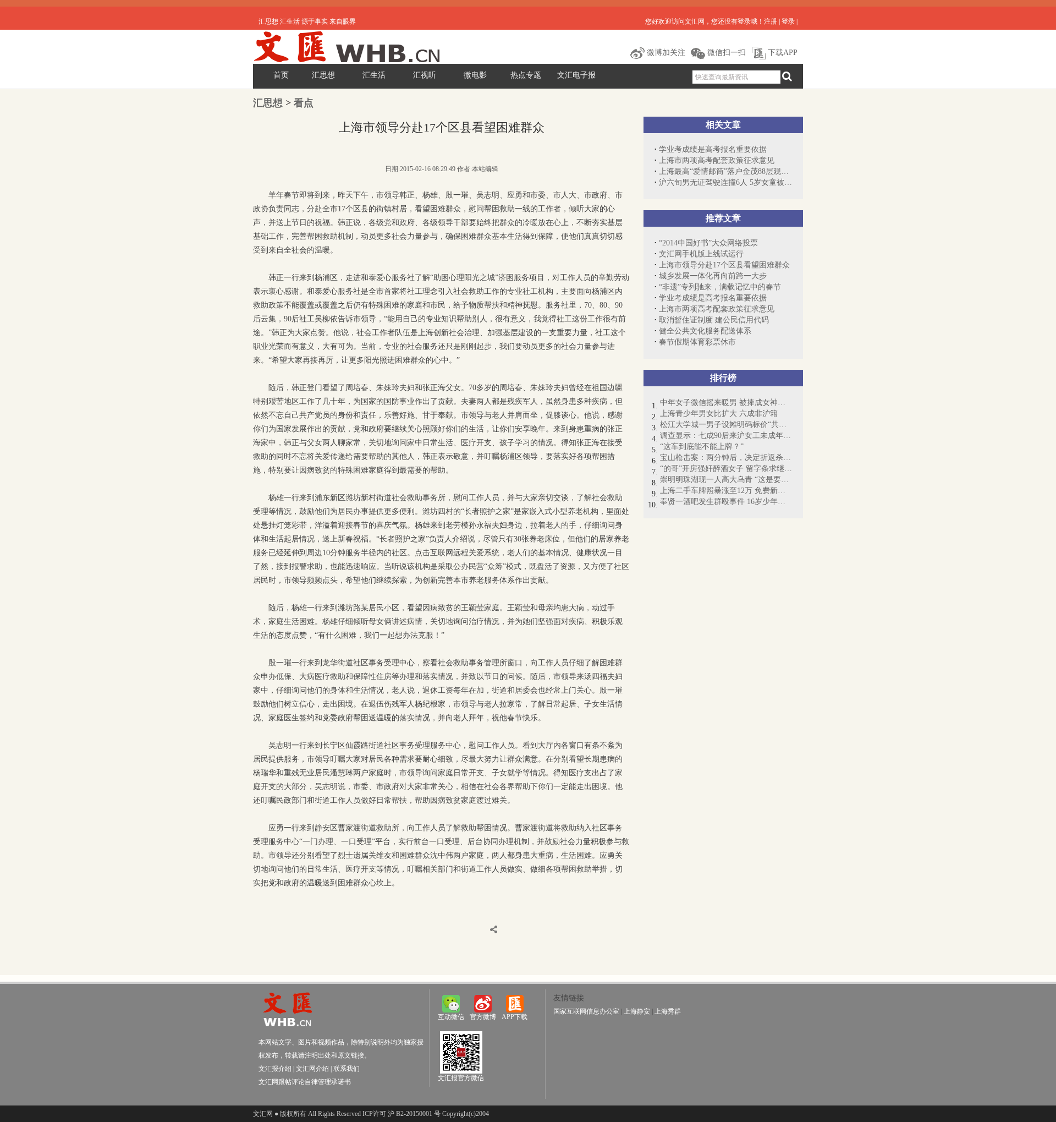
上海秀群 (667, 1011)
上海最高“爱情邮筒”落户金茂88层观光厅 (725, 171)
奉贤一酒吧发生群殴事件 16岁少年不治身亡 (726, 501)
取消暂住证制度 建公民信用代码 (714, 320)
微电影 (475, 75)
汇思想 (323, 75)
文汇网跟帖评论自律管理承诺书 (304, 1082)
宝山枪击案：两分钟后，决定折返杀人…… (726, 457)
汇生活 (374, 75)
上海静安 (637, 1011)
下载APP (782, 52)
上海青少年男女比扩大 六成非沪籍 (719, 413)
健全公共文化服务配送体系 (705, 331)
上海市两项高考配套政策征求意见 (716, 160)
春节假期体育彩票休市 (697, 342)
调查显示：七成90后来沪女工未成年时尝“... (726, 435)
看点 (304, 102)
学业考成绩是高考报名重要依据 (713, 149)
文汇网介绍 (312, 1068)
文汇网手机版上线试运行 (701, 254)
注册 (770, 21)
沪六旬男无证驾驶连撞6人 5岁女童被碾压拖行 (725, 182)
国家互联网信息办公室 (586, 1011)
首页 (281, 75)
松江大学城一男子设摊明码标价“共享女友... (726, 424)
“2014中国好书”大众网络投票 (708, 243)
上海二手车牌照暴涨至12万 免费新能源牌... (726, 490)
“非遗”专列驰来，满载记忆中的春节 (720, 287)
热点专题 (525, 75)
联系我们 (346, 1068)
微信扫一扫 (725, 52)
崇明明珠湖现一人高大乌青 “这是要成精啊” (726, 479)
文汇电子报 (576, 75)
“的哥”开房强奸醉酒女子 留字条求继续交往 (726, 468)
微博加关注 (665, 52)
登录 (788, 21)
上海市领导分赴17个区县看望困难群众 (724, 265)
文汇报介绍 (275, 1068)
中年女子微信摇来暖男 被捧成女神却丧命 (726, 402)
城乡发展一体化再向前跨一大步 (713, 276)
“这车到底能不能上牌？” (702, 446)
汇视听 (424, 75)
